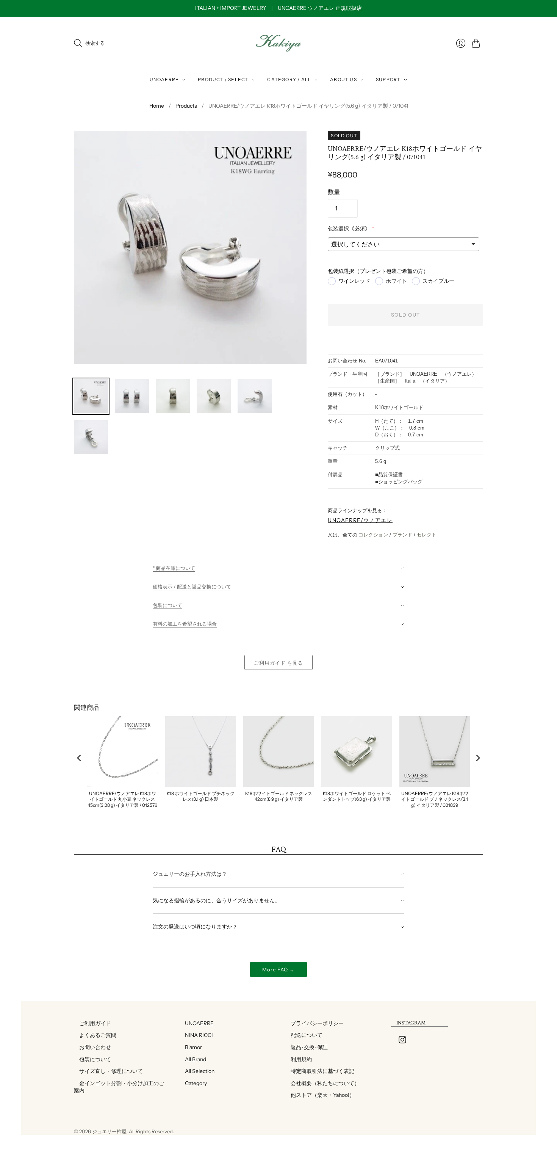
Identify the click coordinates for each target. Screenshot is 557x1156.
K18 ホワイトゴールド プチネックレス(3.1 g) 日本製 (201, 796)
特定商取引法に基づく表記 (319, 1071)
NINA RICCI (196, 1035)
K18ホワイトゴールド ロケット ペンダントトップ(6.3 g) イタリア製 (357, 796)
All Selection (197, 1071)
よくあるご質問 (95, 1035)
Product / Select (223, 79)
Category (193, 1083)
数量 (334, 192)
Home (156, 105)
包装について (92, 1059)
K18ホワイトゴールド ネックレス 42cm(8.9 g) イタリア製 (278, 796)
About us (343, 79)
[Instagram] (402, 1041)
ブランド (402, 535)
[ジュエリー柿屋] (278, 43)
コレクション (373, 535)
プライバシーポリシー (314, 1023)
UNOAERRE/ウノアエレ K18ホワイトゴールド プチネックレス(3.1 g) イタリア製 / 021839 (434, 799)
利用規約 (298, 1059)
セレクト (427, 535)
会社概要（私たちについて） (322, 1083)
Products (186, 105)
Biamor (191, 1047)
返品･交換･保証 (306, 1047)
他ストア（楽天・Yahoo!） (320, 1095)
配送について (303, 1035)
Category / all (289, 79)
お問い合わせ (92, 1047)
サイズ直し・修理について (108, 1071)
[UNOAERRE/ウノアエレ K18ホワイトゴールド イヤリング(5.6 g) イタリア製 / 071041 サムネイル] (91, 396)
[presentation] (79, 757)
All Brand (193, 1059)
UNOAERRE (164, 79)
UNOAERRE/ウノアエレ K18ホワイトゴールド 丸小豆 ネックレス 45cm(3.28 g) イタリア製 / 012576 (122, 799)
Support (388, 79)
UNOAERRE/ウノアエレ (360, 520)
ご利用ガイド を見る (278, 663)
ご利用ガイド (92, 1023)
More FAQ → (278, 969)
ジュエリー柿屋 (109, 1131)
